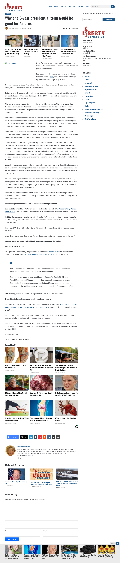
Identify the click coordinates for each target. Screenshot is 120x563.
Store (87, 6)
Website (45, 531)
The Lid (87, 106)
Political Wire (53, 252)
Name (7, 523)
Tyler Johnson (87, 65)
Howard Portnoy (87, 43)
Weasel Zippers (89, 116)
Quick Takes (71, 6)
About (80, 6)
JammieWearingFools (91, 86)
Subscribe (109, 19)
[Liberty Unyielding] (13, 6)
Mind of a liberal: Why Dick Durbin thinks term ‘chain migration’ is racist (41, 483)
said (51, 77)
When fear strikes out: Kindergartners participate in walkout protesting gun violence (67, 483)
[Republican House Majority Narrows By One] (16, 474)
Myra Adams (86, 58)
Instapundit (88, 83)
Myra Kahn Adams (14, 28)
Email (7, 531)
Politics (8, 13)
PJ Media (87, 99)
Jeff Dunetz (95, 58)
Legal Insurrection (90, 89)
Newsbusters (89, 96)
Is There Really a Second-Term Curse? (40, 254)
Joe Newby (102, 58)
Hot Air (87, 79)
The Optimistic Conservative (94, 109)
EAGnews (87, 76)
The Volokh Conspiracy (92, 112)
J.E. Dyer (85, 48)
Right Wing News (90, 102)
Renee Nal (86, 53)
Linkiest (87, 93)
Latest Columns (59, 6)
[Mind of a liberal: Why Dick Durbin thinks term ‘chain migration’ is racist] (41, 474)
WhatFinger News (90, 119)
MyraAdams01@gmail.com (25, 455)
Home (50, 6)
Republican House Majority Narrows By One (16, 482)
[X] (21, 458)
